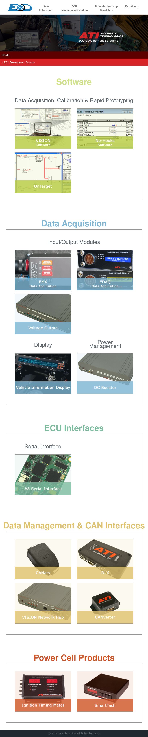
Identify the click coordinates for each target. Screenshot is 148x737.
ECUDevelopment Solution (74, 8)
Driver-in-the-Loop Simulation (106, 8)
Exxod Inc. (131, 6)
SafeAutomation (46, 8)
